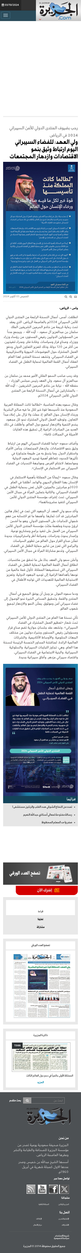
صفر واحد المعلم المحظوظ (57, 822)
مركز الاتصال (37, 1225)
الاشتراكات (65, 1225)
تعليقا (40, 919)
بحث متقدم (15, 1100)
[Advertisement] (40, 67)
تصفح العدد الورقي (40, 945)
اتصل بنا (64, 1212)
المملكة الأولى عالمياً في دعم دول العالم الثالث (49, 1075)
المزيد (40, 1082)
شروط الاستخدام (62, 1236)
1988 (17, 1045)
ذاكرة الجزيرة (40, 1035)
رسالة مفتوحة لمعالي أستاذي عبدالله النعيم (47, 814)
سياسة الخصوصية (61, 1238)
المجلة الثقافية (44, 1204)
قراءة (40, 911)
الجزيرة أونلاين (63, 1204)
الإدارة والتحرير (64, 1219)
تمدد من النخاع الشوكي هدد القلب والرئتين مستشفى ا (42, 806)
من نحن (64, 1138)
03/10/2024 (12, 5)
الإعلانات (39, 1219)
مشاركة (40, 927)
